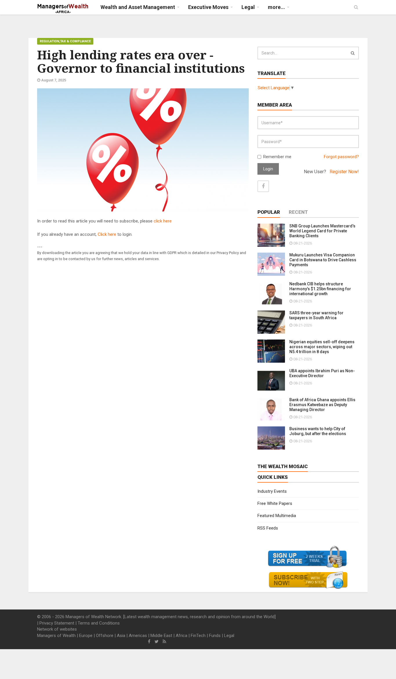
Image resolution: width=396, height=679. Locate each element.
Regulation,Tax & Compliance (65, 41)
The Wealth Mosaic (282, 466)
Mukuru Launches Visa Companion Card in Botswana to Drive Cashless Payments (322, 260)
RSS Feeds (267, 528)
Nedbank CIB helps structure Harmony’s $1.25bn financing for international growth (320, 289)
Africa (181, 635)
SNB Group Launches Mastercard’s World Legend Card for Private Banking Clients (322, 231)
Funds (215, 635)
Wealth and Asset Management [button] (138, 7)
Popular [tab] (268, 212)
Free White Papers (274, 503)
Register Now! (344, 171)
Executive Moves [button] (208, 7)
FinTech (198, 635)
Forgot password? (341, 156)
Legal (229, 635)
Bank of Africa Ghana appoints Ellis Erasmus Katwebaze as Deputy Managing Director (322, 404)
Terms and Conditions (99, 623)
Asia (121, 635)
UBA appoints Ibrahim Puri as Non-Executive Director (322, 373)
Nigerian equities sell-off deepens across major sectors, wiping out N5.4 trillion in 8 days (322, 347)
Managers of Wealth (56, 635)
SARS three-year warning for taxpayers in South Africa (316, 315)
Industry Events (272, 491)
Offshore (104, 635)
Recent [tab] (298, 212)
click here (163, 221)
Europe (85, 635)
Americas (138, 635)
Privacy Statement (56, 623)
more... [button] (276, 7)
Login (268, 169)
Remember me (277, 156)
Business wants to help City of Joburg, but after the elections (317, 431)
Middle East (161, 635)
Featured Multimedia (276, 515)
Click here (107, 234)
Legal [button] (248, 7)
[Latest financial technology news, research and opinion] (63, 8)
